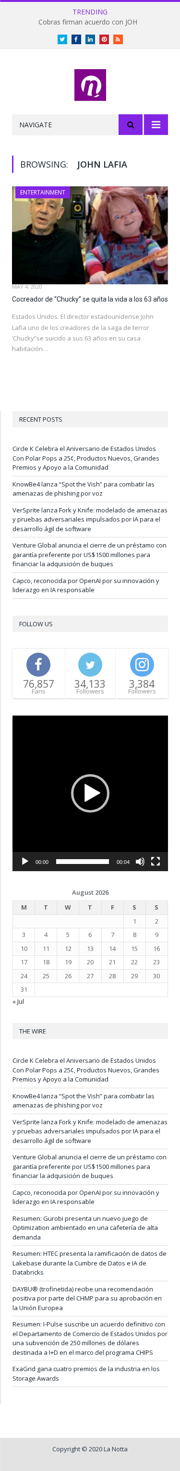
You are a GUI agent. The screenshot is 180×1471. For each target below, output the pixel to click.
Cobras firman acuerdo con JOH (87, 22)
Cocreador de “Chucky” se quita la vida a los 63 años (90, 299)
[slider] (82, 861)
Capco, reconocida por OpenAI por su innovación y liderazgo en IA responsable (85, 585)
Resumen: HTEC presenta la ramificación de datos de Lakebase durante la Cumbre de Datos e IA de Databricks (89, 1262)
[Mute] (140, 861)
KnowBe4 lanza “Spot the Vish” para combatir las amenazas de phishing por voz (83, 489)
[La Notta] (90, 83)
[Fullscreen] (155, 861)
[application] (90, 793)
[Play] (25, 861)
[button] (90, 793)
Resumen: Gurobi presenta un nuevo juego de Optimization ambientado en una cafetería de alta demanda (85, 1227)
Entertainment (42, 192)
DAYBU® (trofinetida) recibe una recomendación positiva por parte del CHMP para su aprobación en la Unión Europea (87, 1298)
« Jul (18, 1001)
